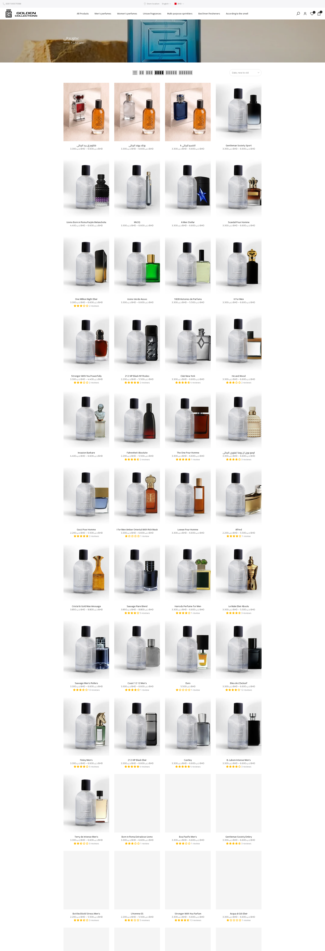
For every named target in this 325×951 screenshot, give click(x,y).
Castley (188, 760)
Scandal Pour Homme (239, 222)
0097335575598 (13, 4)
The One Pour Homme (188, 452)
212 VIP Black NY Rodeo (137, 376)
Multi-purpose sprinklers (179, 14)
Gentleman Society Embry (238, 836)
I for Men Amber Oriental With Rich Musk (137, 529)
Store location (153, 4)
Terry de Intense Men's (86, 836)
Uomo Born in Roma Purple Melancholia (86, 222)
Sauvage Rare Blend (137, 606)
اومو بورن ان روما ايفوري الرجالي (239, 452)
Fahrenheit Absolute (137, 452)
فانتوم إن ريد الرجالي (86, 145)
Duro (188, 683)
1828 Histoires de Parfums (188, 299)
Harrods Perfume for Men (188, 606)
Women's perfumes (127, 14)
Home (66, 43)
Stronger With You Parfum (188, 913)
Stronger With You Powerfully (86, 376)
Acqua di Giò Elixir (238, 913)
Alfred (238, 529)
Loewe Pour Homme (188, 529)
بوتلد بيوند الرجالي (137, 145)
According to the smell (237, 14)
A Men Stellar (188, 222)
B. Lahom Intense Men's (239, 760)
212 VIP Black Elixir (137, 760)
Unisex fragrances (152, 14)
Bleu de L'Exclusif (238, 683)
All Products (83, 14)
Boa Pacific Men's (188, 836)
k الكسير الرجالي (188, 145)
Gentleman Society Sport (239, 145)
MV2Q (137, 222)
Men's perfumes (103, 14)
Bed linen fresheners (209, 14)
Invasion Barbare (86, 452)
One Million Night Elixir (86, 299)
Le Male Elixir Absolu (239, 606)
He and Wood (239, 376)
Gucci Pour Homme (86, 529)
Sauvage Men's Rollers (86, 683)
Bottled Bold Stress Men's (86, 913)
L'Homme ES (137, 913)
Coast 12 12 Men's (137, 683)
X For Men (239, 299)
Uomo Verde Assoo (137, 299)
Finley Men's (86, 760)
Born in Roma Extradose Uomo (137, 836)
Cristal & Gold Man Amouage (86, 606)
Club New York (188, 376)
